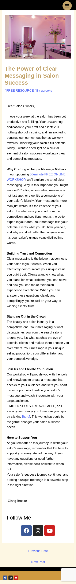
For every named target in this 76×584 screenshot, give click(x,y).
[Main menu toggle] (67, 5)
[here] (26, 416)
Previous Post (38, 551)
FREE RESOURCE (20, 90)
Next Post (38, 562)
